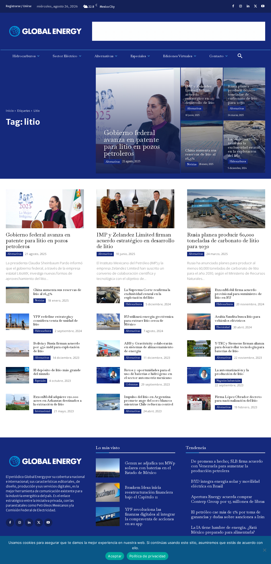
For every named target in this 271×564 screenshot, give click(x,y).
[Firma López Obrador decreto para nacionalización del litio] (198, 402)
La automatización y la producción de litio (232, 372)
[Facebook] (233, 6)
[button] (240, 56)
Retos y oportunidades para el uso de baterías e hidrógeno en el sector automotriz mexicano (148, 374)
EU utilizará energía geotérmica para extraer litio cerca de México (148, 320)
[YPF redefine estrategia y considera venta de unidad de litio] (17, 322)
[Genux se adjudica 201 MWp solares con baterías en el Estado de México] (108, 467)
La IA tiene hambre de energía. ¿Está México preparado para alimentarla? (224, 530)
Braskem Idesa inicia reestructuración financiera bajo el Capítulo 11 (149, 492)
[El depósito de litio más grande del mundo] (17, 375)
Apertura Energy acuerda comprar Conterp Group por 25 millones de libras (228, 499)
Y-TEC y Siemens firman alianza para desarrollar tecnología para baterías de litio (239, 347)
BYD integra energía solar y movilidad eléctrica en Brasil (225, 484)
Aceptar (114, 556)
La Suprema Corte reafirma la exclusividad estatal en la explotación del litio (147, 294)
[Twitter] (255, 6)
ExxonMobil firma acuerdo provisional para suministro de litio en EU (238, 294)
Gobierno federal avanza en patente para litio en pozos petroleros (38, 240)
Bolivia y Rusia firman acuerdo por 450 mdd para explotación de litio (56, 347)
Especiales (40, 380)
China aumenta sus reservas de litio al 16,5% (57, 292)
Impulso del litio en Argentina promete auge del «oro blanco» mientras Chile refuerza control (148, 401)
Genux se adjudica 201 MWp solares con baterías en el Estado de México (150, 467)
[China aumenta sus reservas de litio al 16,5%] (202, 146)
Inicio (9, 111)
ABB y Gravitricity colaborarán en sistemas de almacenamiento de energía (148, 347)
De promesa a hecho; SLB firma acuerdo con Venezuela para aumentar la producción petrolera (227, 466)
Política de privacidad (147, 556)
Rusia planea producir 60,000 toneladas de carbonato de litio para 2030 (223, 240)
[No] (264, 550)
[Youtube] (262, 6)
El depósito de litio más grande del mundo (57, 372)
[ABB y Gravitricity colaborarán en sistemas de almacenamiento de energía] (108, 348)
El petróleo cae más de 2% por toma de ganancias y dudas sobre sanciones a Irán (227, 514)
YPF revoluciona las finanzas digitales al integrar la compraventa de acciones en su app (150, 516)
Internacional (42, 411)
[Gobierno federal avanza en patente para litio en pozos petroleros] (138, 120)
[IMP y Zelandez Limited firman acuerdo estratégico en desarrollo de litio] (202, 94)
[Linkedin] (248, 6)
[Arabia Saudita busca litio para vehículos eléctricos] (198, 322)
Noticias (191, 164)
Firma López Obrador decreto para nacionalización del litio (238, 399)
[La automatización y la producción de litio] (198, 375)
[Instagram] (240, 6)
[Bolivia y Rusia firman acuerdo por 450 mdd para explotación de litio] (17, 348)
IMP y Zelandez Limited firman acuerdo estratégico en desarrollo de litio (135, 240)
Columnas (132, 384)
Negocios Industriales (228, 380)
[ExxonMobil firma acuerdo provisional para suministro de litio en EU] (198, 295)
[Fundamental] (178, 31)
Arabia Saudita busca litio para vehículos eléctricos (237, 318)
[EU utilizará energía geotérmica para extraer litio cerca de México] (108, 322)
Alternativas (113, 161)
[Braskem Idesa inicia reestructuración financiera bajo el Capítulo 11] (108, 492)
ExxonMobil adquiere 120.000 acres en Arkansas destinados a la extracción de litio (57, 401)
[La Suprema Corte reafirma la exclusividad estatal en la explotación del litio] (244, 146)
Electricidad (223, 327)
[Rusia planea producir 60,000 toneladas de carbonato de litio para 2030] (244, 94)
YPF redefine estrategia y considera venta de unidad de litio (55, 320)
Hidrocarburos (238, 161)
